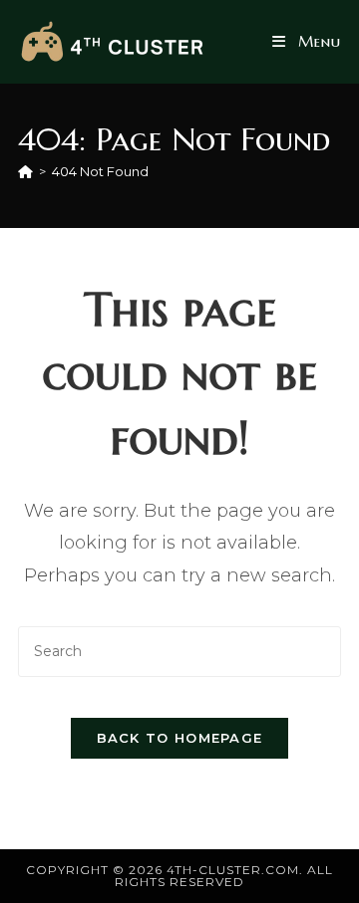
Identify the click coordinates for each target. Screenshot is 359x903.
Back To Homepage (180, 738)
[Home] (25, 171)
